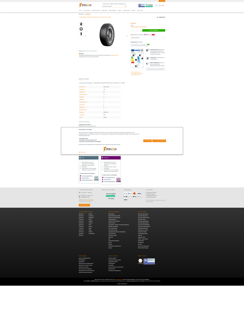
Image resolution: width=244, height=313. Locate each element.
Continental (91, 215)
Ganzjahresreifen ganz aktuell (114, 260)
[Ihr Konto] (156, 5)
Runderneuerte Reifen (112, 261)
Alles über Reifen (142, 211)
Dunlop (90, 219)
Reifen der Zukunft (112, 258)
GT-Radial (91, 231)
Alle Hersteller (92, 233)
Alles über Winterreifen (143, 215)
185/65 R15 (81, 219)
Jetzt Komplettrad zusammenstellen (139, 45)
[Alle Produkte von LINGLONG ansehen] (160, 17)
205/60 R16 (81, 223)
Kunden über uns (111, 223)
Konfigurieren (147, 140)
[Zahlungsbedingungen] (132, 196)
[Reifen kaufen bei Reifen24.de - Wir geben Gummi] (85, 5)
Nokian (90, 230)
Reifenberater (81, 261)
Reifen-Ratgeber (83, 256)
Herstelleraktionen (112, 219)
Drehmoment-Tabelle (142, 231)
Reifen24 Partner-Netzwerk (114, 221)
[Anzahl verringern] (132, 30)
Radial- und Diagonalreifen (143, 246)
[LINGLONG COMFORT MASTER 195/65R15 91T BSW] (106, 35)
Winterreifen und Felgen (84, 267)
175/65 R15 (81, 228)
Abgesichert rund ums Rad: (138, 34)
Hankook (90, 223)
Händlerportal (162, 0)
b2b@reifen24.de (114, 55)
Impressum (110, 237)
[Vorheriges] (86, 36)
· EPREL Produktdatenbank (135, 72)
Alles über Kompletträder (143, 221)
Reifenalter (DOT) (141, 237)
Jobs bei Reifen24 (112, 233)
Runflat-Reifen (141, 240)
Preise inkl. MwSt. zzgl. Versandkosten (139, 26)
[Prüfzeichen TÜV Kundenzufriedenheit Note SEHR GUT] (149, 260)
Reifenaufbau (141, 242)
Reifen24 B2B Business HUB (114, 215)
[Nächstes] (127, 36)
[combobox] (112, 6)
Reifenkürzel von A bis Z (143, 230)
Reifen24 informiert (113, 256)
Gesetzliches (111, 265)
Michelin (90, 214)
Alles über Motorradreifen (143, 223)
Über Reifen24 (111, 214)
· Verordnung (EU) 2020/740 (135, 74)
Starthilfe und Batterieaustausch (85, 272)
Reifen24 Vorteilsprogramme (114, 217)
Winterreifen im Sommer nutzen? (85, 265)
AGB (109, 239)
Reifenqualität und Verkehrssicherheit (86, 270)
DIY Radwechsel (82, 260)
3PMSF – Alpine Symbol (143, 239)
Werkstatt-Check (111, 268)
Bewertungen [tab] (86, 78)
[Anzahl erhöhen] (140, 30)
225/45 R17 (81, 217)
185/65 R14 (81, 230)
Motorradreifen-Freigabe (143, 247)
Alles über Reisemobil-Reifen (144, 226)
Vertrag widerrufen (84, 205)
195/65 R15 (81, 215)
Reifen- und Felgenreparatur (84, 258)
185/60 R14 (81, 231)
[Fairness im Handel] (140, 260)
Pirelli (90, 224)
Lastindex (140, 235)
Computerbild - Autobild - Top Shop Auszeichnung (118, 224)
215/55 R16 (81, 221)
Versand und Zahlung (112, 230)
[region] (103, 35)
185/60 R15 (81, 233)
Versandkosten (118, 279)
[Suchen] (125, 6)
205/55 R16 (81, 214)
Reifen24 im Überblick (113, 211)
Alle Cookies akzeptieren (159, 140)
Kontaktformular (89, 200)
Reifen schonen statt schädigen (85, 268)
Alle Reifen (81, 235)
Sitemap (110, 247)
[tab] (81, 79)
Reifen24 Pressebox (112, 235)
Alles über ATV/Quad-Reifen (144, 224)
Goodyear (91, 221)
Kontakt (110, 242)
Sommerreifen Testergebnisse (114, 270)
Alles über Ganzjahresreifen (143, 217)
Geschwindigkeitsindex (142, 233)
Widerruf (110, 244)
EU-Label (140, 244)
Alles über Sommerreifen (143, 214)
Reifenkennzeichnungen (143, 228)
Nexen (90, 228)
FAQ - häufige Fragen (112, 228)
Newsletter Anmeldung (113, 226)
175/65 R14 (81, 226)
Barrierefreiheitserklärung (113, 240)
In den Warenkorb (154, 30)
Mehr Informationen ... (83, 152)
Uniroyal (90, 226)
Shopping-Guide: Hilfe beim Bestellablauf (116, 231)
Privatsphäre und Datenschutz (114, 246)
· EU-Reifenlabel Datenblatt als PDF (137, 73)
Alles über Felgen (141, 219)
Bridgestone (91, 217)
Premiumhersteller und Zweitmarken (115, 267)
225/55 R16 (81, 224)
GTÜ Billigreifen (111, 263)
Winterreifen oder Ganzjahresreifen (86, 263)
